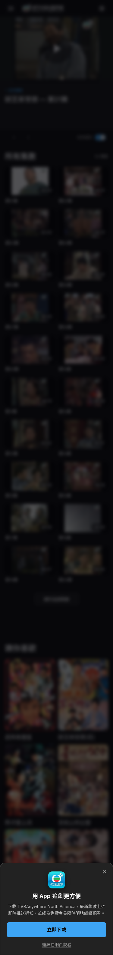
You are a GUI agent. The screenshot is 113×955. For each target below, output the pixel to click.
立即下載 (56, 930)
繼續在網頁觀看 (56, 944)
